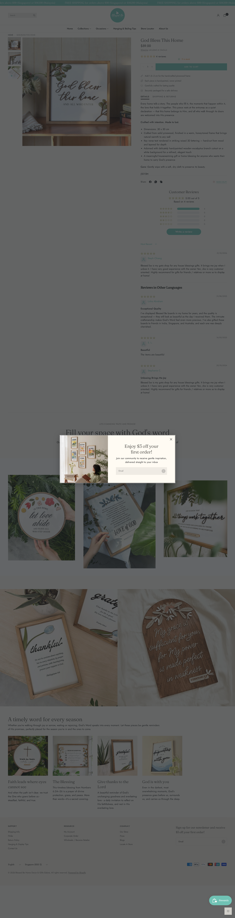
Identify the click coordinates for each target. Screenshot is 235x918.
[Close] (171, 439)
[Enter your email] (163, 471)
